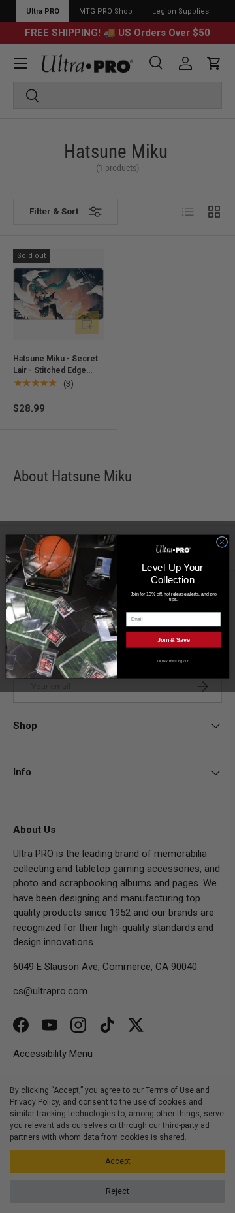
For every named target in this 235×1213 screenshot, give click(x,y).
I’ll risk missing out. (173, 660)
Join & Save (173, 640)
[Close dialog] (222, 542)
